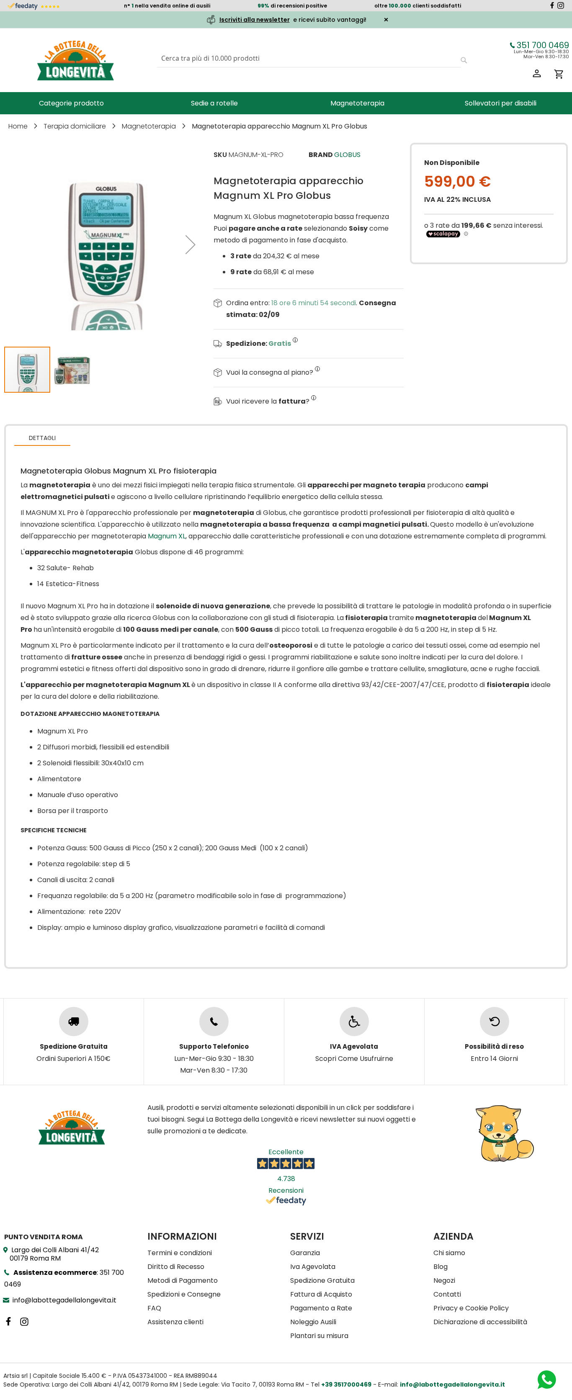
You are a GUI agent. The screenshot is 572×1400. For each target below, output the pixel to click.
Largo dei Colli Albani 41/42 (54, 1254)
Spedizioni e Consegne (184, 1294)
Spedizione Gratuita (322, 1280)
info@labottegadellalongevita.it (64, 1300)
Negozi (444, 1280)
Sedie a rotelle (214, 103)
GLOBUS (347, 155)
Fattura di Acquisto (321, 1294)
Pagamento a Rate (321, 1308)
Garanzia (305, 1253)
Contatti (447, 1294)
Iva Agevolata (312, 1266)
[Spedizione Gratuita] (73, 1021)
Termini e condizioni (179, 1253)
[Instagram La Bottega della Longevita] (560, 6)
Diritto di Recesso (175, 1266)
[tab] (42, 437)
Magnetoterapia (357, 103)
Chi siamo (449, 1253)
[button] (190, 244)
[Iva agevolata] (354, 1021)
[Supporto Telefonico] (214, 1021)
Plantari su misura (319, 1336)
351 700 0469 (543, 45)
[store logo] (75, 60)
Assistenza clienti (175, 1322)
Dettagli (42, 438)
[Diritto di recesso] (494, 1021)
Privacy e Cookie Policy (471, 1308)
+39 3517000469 (346, 1384)
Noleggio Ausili (313, 1322)
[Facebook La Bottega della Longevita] (552, 6)
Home (18, 126)
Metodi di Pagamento (182, 1280)
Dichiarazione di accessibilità (480, 1322)
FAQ (154, 1308)
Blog (440, 1266)
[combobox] (309, 58)
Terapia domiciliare (76, 126)
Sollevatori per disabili (500, 103)
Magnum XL (167, 536)
